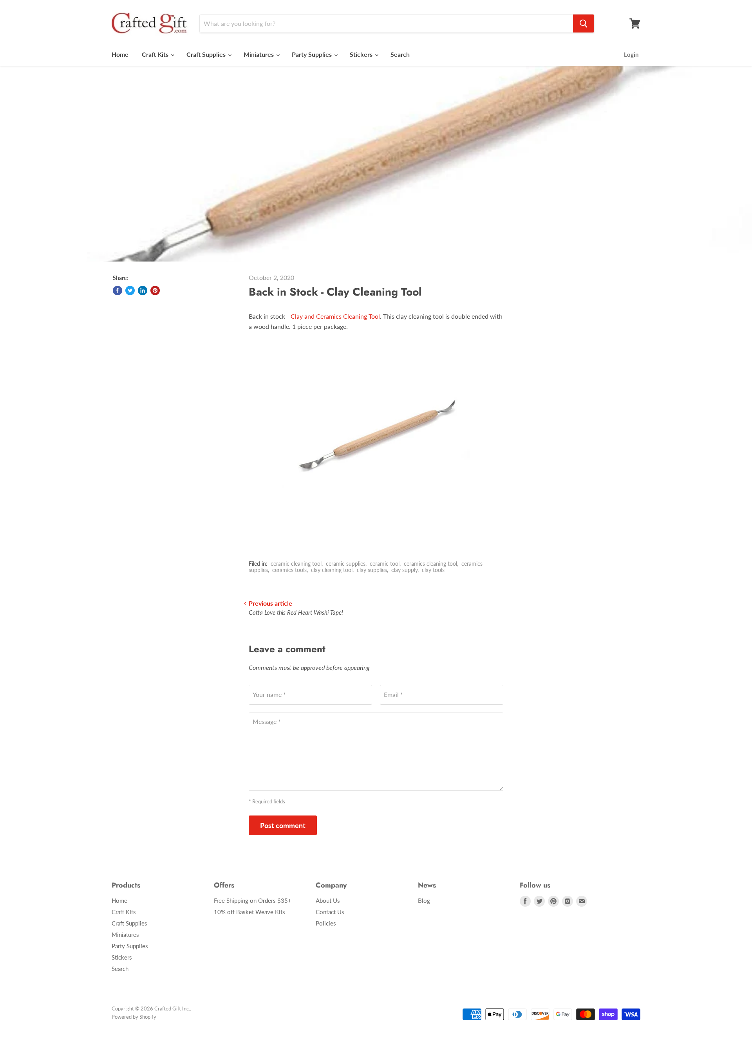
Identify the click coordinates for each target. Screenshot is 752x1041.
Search (400, 54)
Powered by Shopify (134, 1017)
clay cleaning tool (331, 570)
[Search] (583, 23)
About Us (328, 900)
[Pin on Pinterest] (155, 290)
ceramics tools (289, 570)
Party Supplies (312, 54)
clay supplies (372, 570)
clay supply (404, 570)
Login (631, 54)
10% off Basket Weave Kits (249, 911)
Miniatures (259, 54)
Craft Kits (156, 54)
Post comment (283, 825)
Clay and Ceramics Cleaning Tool (335, 316)
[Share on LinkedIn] (142, 290)
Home (120, 54)
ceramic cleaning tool (296, 563)
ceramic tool (385, 563)
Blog (424, 900)
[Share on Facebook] (117, 290)
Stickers (362, 54)
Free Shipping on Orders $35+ (252, 900)
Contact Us (330, 911)
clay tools (433, 570)
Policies (326, 923)
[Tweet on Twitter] (130, 290)
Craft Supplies (206, 54)
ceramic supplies (345, 563)
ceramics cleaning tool (430, 563)
